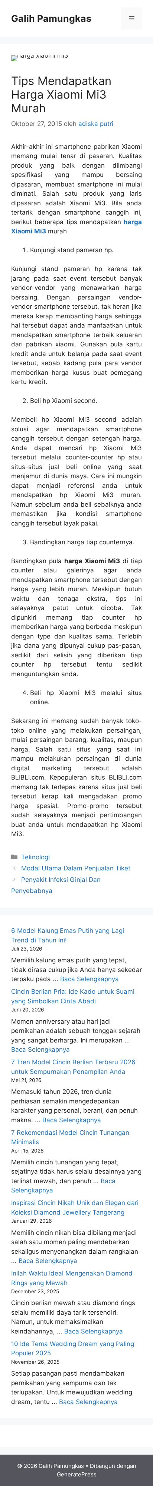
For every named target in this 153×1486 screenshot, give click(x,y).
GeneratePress (77, 1474)
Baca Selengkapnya (89, 979)
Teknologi (35, 857)
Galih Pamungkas (51, 18)
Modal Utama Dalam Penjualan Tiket (75, 868)
